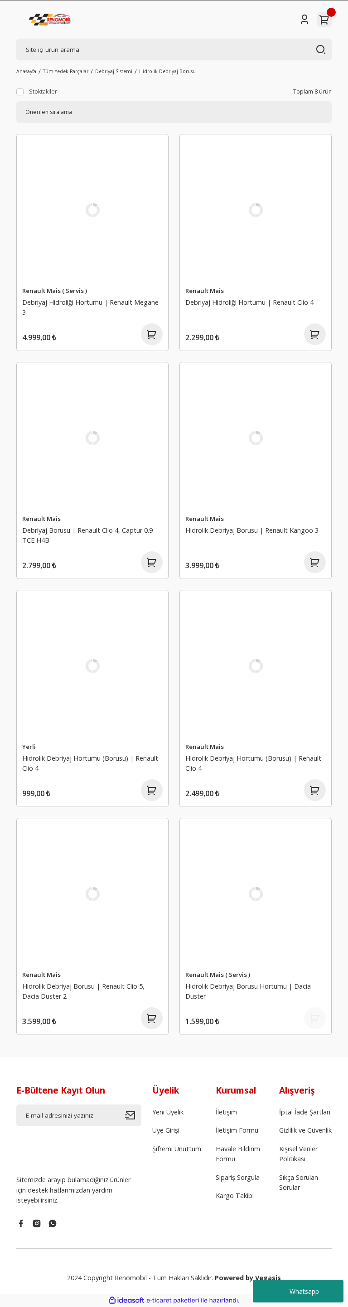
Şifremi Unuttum (176, 1148)
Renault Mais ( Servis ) (54, 291)
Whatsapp (304, 1291)
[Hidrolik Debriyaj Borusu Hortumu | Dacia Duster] (255, 894)
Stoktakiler (43, 91)
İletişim (226, 1112)
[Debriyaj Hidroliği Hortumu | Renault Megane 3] (92, 210)
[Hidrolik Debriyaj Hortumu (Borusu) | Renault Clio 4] (92, 666)
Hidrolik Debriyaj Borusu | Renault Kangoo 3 (252, 530)
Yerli (29, 747)
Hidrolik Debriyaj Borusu (167, 71)
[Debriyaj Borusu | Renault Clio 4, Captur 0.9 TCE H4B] (92, 438)
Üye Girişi (165, 1130)
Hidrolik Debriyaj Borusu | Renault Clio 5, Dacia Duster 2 (83, 991)
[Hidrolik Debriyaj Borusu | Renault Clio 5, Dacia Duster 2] (92, 894)
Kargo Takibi (235, 1195)
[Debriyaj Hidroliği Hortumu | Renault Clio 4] (255, 210)
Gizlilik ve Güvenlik (305, 1130)
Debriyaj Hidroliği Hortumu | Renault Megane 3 (90, 307)
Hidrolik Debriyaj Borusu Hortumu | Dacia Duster (248, 991)
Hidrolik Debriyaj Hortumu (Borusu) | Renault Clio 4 (90, 763)
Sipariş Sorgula (238, 1177)
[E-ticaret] (172, 1300)
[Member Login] (304, 19)
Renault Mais (204, 291)
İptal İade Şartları (304, 1112)
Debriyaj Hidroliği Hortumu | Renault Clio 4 (249, 302)
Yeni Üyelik (168, 1112)
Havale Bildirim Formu (238, 1153)
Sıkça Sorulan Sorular (298, 1182)
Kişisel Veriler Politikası (298, 1153)
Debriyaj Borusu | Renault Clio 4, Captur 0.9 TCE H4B (87, 535)
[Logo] (50, 19)
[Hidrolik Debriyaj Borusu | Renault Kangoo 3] (255, 438)
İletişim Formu (237, 1130)
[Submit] (133, 1115)
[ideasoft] (126, 1301)
